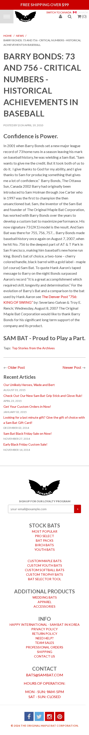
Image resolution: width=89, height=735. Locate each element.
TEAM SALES (44, 639)
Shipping (44, 648)
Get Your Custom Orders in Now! (27, 403)
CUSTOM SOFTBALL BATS (44, 567)
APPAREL (45, 599)
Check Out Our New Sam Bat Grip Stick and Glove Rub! (42, 392)
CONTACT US (44, 653)
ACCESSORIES (44, 603)
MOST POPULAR (44, 528)
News (20, 32)
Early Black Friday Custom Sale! (25, 441)
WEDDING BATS (44, 594)
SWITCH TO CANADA (58, 12)
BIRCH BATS (44, 542)
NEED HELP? (45, 635)
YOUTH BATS (44, 546)
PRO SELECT (44, 533)
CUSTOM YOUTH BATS (44, 562)
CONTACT (44, 665)
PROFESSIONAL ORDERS (44, 644)
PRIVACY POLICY (44, 626)
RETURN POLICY (44, 630)
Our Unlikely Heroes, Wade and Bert (29, 381)
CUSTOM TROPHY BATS (44, 571)
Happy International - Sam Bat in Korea (45, 621)
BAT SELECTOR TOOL (44, 576)
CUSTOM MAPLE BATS (45, 558)
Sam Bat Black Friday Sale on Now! (27, 430)
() (84, 16)
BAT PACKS (44, 537)
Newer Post (72, 364)
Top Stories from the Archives (33, 345)
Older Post (16, 364)
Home (7, 32)
